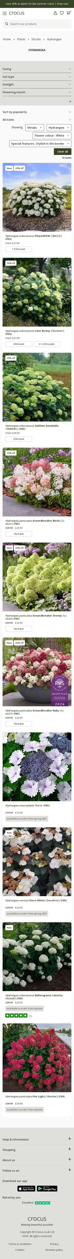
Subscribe (54, 643)
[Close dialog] (69, 610)
